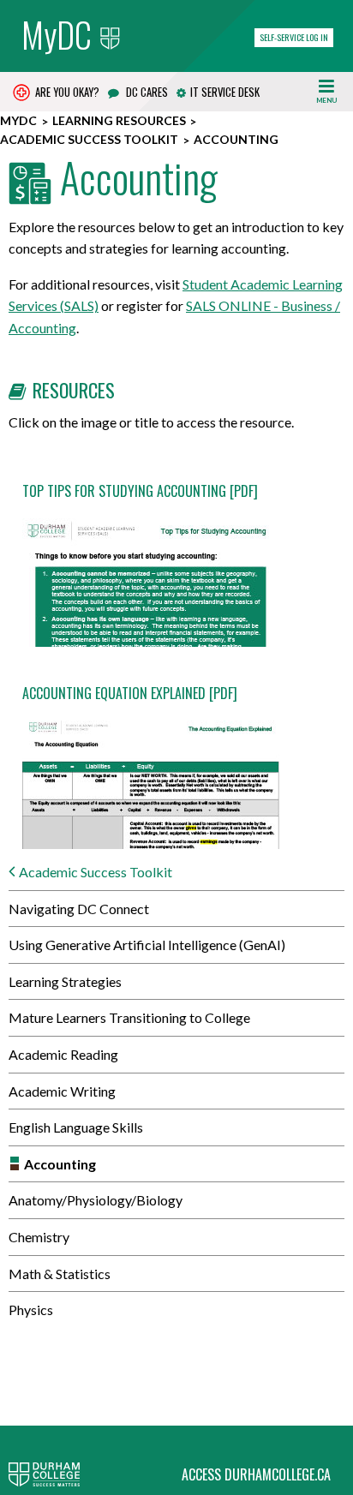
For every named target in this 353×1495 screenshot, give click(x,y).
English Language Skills (76, 1127)
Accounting (60, 1164)
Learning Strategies (65, 981)
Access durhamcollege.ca (256, 1474)
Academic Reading (63, 1054)
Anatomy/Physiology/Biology (95, 1200)
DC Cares (145, 92)
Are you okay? (66, 92)
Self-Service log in (294, 37)
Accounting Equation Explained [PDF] (129, 693)
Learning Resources (119, 120)
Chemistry (39, 1237)
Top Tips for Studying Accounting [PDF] (140, 491)
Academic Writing (62, 1091)
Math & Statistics (60, 1273)
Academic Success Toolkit (89, 139)
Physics (31, 1309)
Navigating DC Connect (79, 908)
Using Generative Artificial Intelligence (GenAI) (147, 944)
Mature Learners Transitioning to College (129, 1017)
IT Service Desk (225, 92)
